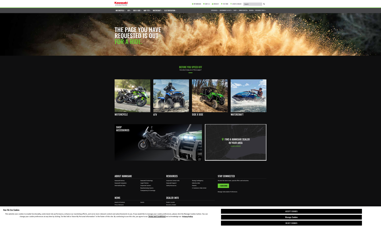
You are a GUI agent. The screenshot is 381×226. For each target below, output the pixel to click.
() (207, 4)
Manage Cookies (291, 217)
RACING (251, 10)
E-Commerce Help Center (199, 188)
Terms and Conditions (157, 216)
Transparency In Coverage (147, 190)
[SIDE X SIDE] (210, 96)
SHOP (235, 10)
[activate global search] (264, 4)
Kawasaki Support (171, 183)
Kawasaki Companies (121, 183)
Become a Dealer (171, 204)
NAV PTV (147, 10)
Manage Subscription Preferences (227, 192)
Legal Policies (144, 183)
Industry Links (196, 183)
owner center (243, 10)
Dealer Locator (170, 202)
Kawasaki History (120, 180)
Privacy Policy (187, 216)
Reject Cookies (291, 223)
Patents (194, 185)
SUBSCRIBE (224, 186)
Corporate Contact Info (172, 180)
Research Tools (260, 10)
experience (214, 10)
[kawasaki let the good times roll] (121, 4)
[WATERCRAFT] (248, 96)
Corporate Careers (145, 185)
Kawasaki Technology (146, 180)
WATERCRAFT (157, 10)
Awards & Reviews (120, 202)
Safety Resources (171, 185)
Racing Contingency (197, 180)
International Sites (120, 185)
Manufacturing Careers (146, 188)
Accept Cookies (291, 211)
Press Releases (119, 204)
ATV (128, 10)
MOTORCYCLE (120, 10)
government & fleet (225, 10)
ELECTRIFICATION (169, 10)
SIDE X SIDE (137, 10)
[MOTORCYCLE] (132, 96)
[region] (190, 216)
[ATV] (171, 96)
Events (142, 202)
